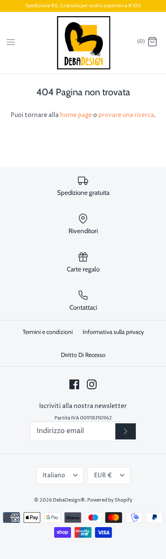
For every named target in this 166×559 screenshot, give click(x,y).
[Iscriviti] (125, 431)
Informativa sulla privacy (113, 332)
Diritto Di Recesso (83, 355)
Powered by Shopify (109, 500)
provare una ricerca (126, 115)
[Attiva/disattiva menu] (10, 42)
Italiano (54, 475)
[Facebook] (74, 384)
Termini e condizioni (48, 332)
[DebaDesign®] (83, 42)
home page (76, 115)
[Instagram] (92, 384)
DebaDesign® (69, 500)
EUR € (103, 475)
